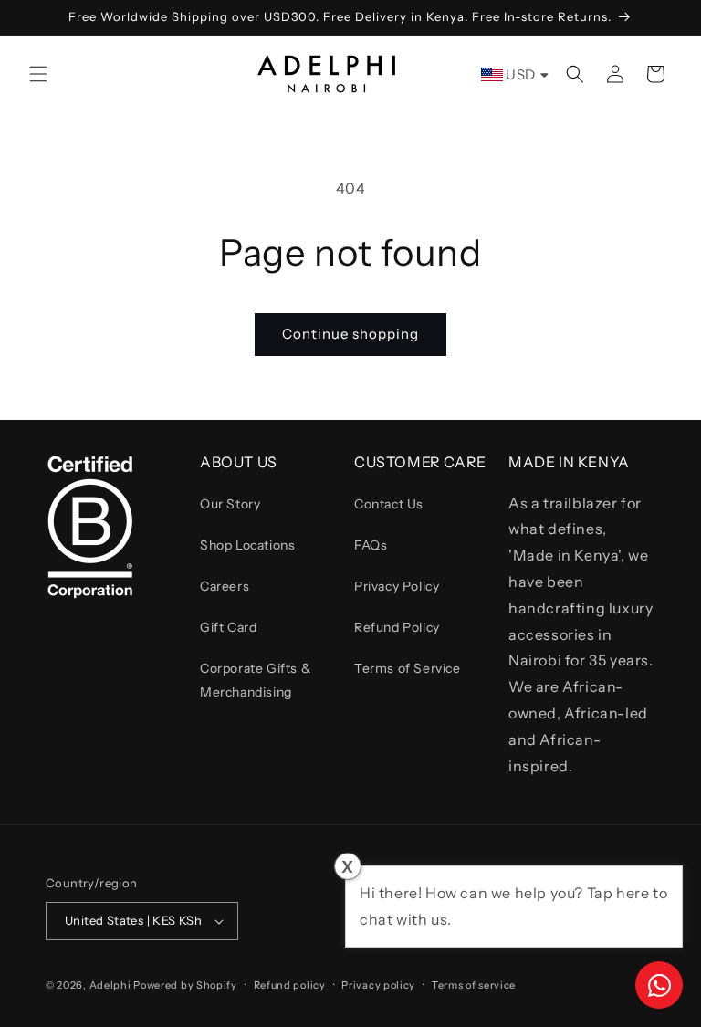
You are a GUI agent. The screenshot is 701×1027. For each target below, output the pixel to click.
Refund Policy (397, 627)
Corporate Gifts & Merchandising (255, 679)
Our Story (230, 504)
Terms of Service (407, 668)
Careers (224, 586)
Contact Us (389, 504)
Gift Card (228, 627)
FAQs (370, 545)
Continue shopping (350, 333)
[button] (38, 74)
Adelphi (110, 985)
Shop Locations (247, 545)
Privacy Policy (396, 586)
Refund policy (290, 985)
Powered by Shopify (185, 985)
